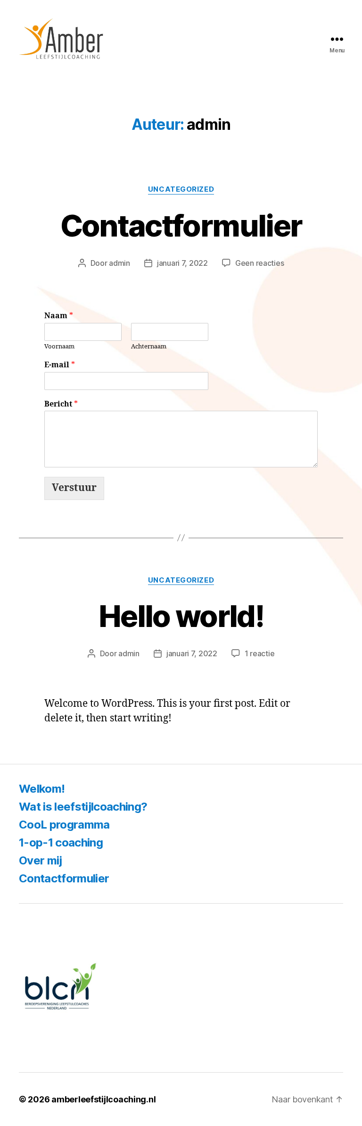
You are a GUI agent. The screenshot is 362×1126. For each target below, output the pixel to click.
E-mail (59, 365)
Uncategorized (181, 189)
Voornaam (59, 346)
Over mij (40, 860)
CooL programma (64, 824)
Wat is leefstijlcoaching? (83, 806)
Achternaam (148, 346)
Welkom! (42, 789)
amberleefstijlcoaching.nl (103, 1099)
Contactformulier (181, 225)
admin (119, 263)
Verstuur (74, 488)
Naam (58, 316)
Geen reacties (259, 263)
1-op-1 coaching (61, 842)
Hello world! (181, 616)
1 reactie (260, 653)
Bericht (61, 404)
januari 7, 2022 (182, 263)
